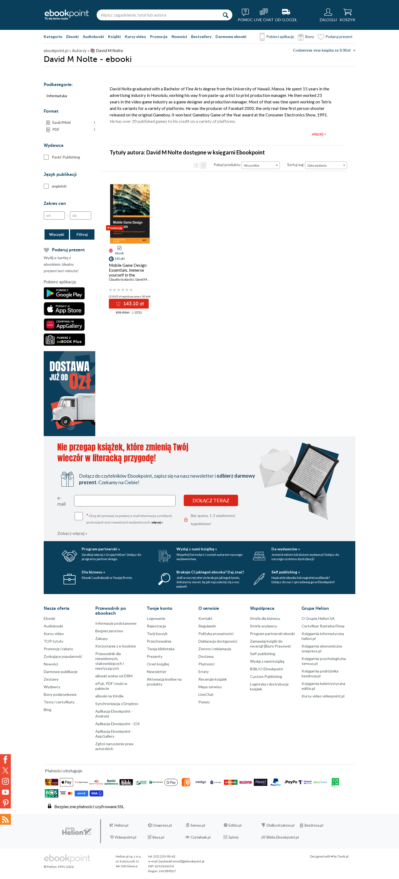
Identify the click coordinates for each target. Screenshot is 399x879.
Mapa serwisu (210, 686)
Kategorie (53, 36)
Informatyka (56, 95)
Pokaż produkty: (227, 164)
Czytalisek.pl (201, 837)
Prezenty (154, 656)
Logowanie (156, 618)
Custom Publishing (266, 676)
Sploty (234, 837)
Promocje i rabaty (58, 648)
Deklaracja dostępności (217, 641)
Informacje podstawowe (116, 623)
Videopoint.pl (125, 837)
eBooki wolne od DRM (113, 676)
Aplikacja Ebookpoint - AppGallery (114, 733)
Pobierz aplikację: (60, 282)
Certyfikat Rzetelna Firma (323, 626)
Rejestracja (156, 626)
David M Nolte (145, 279)
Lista (196, 165)
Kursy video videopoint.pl (323, 696)
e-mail (61, 501)
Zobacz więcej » (72, 533)
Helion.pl (121, 825)
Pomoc (204, 702)
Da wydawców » (285, 549)
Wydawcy (52, 686)
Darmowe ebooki (231, 36)
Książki (114, 36)
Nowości (179, 36)
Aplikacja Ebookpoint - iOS (117, 723)
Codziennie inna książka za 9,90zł (321, 50)
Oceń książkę (158, 664)
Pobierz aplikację (280, 36)
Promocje (158, 36)
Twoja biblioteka (161, 648)
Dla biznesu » (93, 572)
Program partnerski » (101, 549)
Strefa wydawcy (263, 626)
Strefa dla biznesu (265, 618)
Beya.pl (158, 837)
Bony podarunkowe (60, 694)
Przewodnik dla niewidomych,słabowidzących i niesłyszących (109, 661)
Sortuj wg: (296, 164)
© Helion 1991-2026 (59, 867)
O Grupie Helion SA (318, 618)
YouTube (5, 792)
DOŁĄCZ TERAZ (210, 500)
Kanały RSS (5, 819)
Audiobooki (93, 36)
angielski (59, 186)
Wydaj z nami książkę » (196, 549)
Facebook (5, 759)
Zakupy (101, 638)
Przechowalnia (159, 641)
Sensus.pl (198, 825)
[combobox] (261, 165)
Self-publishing (262, 653)
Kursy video (135, 36)
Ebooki (72, 36)
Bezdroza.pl (314, 825)
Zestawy (51, 679)
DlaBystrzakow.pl (280, 825)
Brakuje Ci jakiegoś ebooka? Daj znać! (210, 572)
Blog (47, 709)
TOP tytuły (53, 641)
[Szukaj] (225, 14)
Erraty (203, 671)
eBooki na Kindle (109, 696)
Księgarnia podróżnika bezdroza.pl (320, 673)
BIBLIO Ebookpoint (266, 669)
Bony (309, 36)
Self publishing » (285, 572)
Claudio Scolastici (121, 279)
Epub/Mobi (73, 122)
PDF (73, 129)
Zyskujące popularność (63, 656)
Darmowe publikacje (61, 671)
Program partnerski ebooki (272, 633)
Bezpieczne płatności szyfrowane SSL (89, 806)
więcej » (157, 522)
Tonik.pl (343, 856)
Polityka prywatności (215, 633)
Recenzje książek (212, 679)
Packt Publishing (66, 157)
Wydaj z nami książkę (267, 661)
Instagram (5, 781)
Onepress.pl (162, 825)
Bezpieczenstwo (109, 631)
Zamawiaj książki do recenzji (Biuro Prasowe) (270, 643)
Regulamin (207, 626)
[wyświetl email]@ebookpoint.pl (181, 861)
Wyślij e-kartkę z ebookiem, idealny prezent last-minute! (61, 264)
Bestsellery (201, 36)
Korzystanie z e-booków (115, 646)
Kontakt (205, 618)
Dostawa (206, 656)
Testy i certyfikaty (59, 702)
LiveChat (206, 694)
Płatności (206, 664)
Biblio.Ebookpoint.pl (283, 837)
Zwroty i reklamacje (214, 648)
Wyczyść (56, 234)
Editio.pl (235, 825)
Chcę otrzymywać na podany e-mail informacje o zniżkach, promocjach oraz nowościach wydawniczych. (129, 518)
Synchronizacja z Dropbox (116, 703)
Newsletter (156, 671)
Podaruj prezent (339, 36)
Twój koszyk (157, 633)
